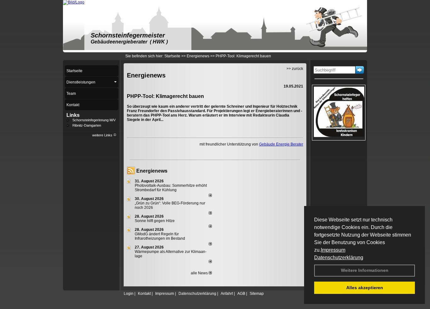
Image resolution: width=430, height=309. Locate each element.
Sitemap (257, 293)
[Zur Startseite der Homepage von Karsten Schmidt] (73, 2)
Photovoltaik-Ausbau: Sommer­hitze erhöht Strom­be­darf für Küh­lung (171, 187)
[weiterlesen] (210, 195)
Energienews (151, 171)
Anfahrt (227, 293)
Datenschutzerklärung (338, 257)
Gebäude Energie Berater (281, 144)
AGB (241, 293)
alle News (200, 273)
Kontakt (144, 293)
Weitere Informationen (364, 270)
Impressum (333, 250)
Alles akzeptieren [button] (364, 287)
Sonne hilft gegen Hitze (155, 221)
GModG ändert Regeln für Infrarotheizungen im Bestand (160, 236)
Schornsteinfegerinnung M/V (94, 120)
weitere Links (102, 135)
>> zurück (294, 68)
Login (128, 293)
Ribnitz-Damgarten (86, 125)
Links (73, 115)
